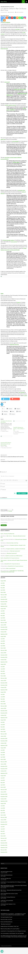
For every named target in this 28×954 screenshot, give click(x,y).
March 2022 (3, 703)
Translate (10, 511)
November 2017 (4, 824)
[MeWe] (14, 18)
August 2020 (3, 747)
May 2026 (3, 587)
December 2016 (4, 842)
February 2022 (4, 706)
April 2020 (3, 757)
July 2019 (3, 777)
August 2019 (3, 775)
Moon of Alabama (6, 22)
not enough (7, 82)
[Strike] (6, 480)
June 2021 (3, 724)
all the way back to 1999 (20, 89)
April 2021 (3, 729)
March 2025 (3, 620)
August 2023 (3, 664)
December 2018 (4, 794)
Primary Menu (26, 1)
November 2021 (4, 713)
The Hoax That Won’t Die (9, 533)
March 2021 (3, 731)
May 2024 (3, 643)
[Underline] (4, 480)
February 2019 (4, 789)
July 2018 (3, 805)
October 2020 (3, 743)
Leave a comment (19, 12)
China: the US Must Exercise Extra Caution (9, 893)
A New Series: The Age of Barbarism (8, 897)
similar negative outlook (10, 105)
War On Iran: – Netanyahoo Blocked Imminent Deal (11, 890)
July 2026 (3, 583)
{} (15, 480)
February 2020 (4, 761)
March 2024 (3, 648)
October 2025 (3, 603)
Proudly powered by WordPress (6, 945)
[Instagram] (25, 18)
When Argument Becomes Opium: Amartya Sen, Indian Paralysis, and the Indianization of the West (14, 886)
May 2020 (3, 754)
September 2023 (4, 661)
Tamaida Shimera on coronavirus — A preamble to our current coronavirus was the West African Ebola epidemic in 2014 (13, 914)
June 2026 (3, 585)
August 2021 (3, 719)
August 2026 (3, 580)
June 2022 (3, 696)
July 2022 (3, 694)
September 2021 (4, 717)
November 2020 (4, 740)
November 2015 (4, 852)
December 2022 (4, 682)
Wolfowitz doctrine (14, 344)
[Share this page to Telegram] (2, 404)
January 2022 (3, 708)
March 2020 (3, 759)
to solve (25, 395)
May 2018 (3, 810)
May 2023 (3, 671)
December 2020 (4, 738)
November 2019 (4, 768)
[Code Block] (12, 480)
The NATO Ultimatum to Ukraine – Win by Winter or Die (18, 429)
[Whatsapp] (20, 18)
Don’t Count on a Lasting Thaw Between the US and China (12, 456)
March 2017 (3, 835)
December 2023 (4, 655)
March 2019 (3, 787)
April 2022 (3, 701)
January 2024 (3, 652)
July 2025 (3, 610)
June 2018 (3, 808)
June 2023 (3, 668)
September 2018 (4, 801)
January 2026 (3, 597)
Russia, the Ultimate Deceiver (7, 875)
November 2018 (4, 796)
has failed (17, 29)
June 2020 (3, 752)
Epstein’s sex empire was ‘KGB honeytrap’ (14, 555)
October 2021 (3, 715)
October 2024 (3, 631)
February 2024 (4, 650)
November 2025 (4, 601)
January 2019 (3, 791)
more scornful (14, 241)
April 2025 (3, 617)
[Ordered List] (7, 480)
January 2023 (3, 680)
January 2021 (3, 736)
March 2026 (3, 592)
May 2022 (3, 699)
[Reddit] (7, 18)
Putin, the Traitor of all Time (12, 542)
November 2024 (4, 629)
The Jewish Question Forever (6, 871)
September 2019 (4, 773)
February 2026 (4, 594)
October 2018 (3, 798)
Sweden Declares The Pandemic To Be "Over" (10, 926)
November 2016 (4, 845)
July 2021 (3, 722)
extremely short (21, 190)
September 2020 (4, 745)
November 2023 (4, 657)
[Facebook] (2, 18)
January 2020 (3, 764)
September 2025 (4, 606)
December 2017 (4, 822)
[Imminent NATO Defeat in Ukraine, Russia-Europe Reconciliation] (6, 439)
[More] (4, 20)
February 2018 (4, 817)
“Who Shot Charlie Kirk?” (15, 551)
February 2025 (4, 622)
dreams (18, 302)
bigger (2, 293)
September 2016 (4, 847)
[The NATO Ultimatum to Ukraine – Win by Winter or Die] (19, 423)
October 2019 (3, 771)
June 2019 (3, 780)
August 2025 (3, 608)
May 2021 (3, 726)
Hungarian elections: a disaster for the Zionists (15, 548)
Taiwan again (16, 162)
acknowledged (15, 141)
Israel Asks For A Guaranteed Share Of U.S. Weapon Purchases (13, 882)
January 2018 (3, 819)
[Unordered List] (9, 480)
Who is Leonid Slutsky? (10, 568)
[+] (17, 480)
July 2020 (3, 750)
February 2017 (4, 838)
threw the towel (4, 48)
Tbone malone (3, 560)
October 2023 (3, 659)
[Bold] (1, 480)
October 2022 (3, 687)
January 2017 (3, 840)
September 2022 (4, 689)
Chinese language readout (8, 240)
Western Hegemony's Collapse (7, 6)
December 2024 (4, 627)
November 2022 (4, 685)
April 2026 (3, 590)
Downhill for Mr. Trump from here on (11, 558)
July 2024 (3, 638)
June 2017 (3, 829)
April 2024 (3, 645)
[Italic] (3, 480)
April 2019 (3, 784)
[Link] (14, 480)
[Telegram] (2, 20)
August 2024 (3, 636)
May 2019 (3, 782)
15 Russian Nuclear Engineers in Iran (8, 904)
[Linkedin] (9, 18)
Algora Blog (4, 1)
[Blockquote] (10, 480)
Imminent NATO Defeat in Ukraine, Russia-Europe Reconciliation (6, 444)
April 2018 (3, 812)
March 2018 (3, 815)
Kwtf (2, 533)
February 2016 (4, 849)
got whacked (21, 392)
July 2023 (3, 666)
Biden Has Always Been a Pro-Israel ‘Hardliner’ (10, 928)
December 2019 (4, 766)
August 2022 (3, 692)
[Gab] (22, 18)
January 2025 (3, 624)
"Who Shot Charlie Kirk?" (6, 924)
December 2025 (4, 599)
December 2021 (4, 710)
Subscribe (4, 525)
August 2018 (3, 803)
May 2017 (3, 831)
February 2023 (4, 678)
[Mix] (17, 18)
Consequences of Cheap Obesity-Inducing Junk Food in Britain (13, 460)
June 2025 (3, 613)
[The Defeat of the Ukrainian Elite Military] (7, 426)
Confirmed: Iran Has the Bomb (7, 900)
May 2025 (3, 615)
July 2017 (3, 826)
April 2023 (3, 673)
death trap (3, 139)
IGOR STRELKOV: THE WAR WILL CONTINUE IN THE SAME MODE (12, 571)
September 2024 (4, 634)
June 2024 (3, 641)
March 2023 (3, 675)
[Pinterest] (12, 18)
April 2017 (3, 833)
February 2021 (4, 733)
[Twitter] (4, 18)
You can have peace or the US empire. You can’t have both (12, 933)
